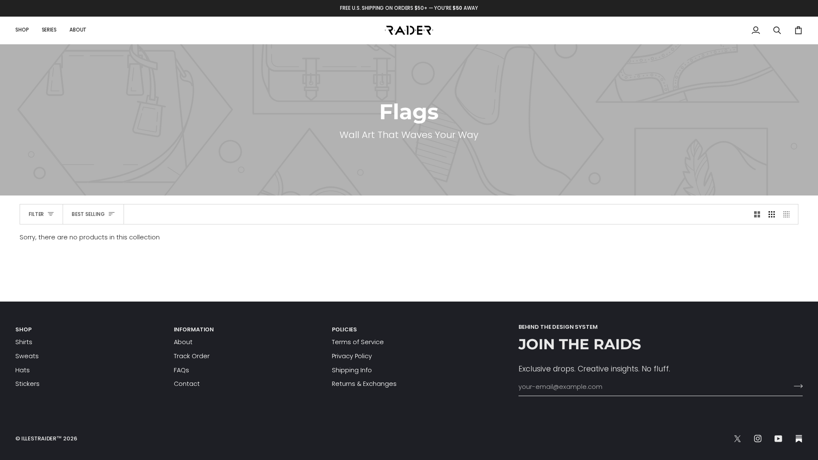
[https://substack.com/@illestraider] (799, 439)
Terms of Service (358, 342)
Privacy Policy (352, 356)
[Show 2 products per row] (757, 214)
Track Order (192, 356)
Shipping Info (352, 370)
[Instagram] (758, 439)
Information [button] (194, 329)
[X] (737, 439)
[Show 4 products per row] (788, 214)
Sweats (27, 356)
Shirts (23, 342)
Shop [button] (23, 329)
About (183, 342)
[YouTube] (778, 439)
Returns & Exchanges (364, 384)
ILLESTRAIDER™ (41, 438)
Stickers (27, 384)
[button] (25, 30)
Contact (187, 384)
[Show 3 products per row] (771, 214)
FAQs (181, 370)
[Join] (796, 386)
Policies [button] (344, 329)
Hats (22, 370)
